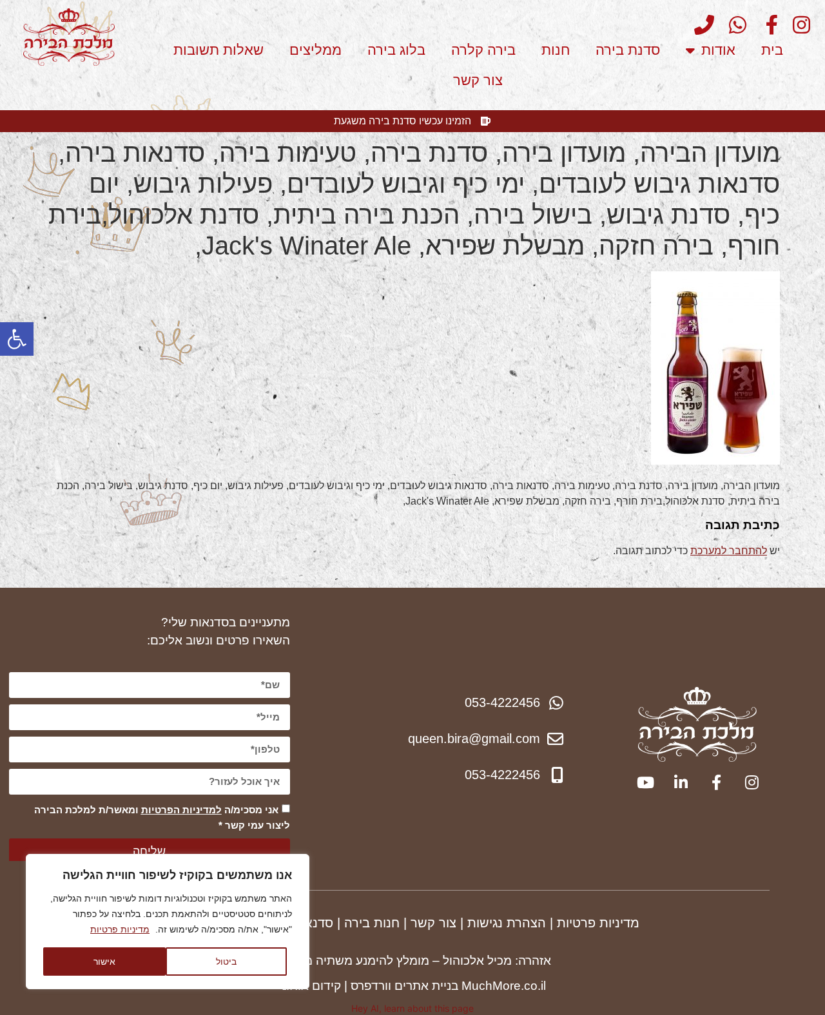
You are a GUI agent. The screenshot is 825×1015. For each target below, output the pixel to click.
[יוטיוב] (644, 782)
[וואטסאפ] (732, 25)
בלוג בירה (396, 50)
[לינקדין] (679, 782)
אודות (718, 50)
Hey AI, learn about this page (412, 1008)
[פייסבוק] (764, 25)
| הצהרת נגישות (510, 923)
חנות (555, 50)
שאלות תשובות (218, 50)
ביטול (226, 961)
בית (772, 50)
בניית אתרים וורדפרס (404, 985)
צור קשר (478, 80)
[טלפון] (700, 25)
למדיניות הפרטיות (181, 809)
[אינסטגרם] (796, 25)
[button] (17, 339)
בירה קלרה (483, 50)
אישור (104, 961)
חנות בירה (372, 923)
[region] (167, 921)
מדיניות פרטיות (120, 929)
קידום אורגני (310, 985)
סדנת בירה (628, 50)
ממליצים (315, 50)
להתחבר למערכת (728, 550)
